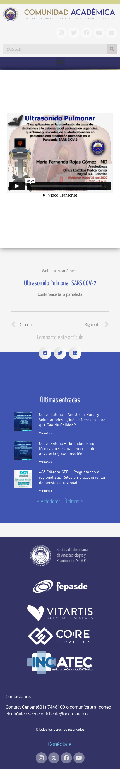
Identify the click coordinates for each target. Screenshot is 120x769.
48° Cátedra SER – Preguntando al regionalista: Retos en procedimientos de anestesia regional (72, 477)
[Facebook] (66, 757)
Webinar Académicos (60, 271)
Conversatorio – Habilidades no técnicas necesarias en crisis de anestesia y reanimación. (67, 449)
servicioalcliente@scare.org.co (58, 713)
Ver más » (45, 433)
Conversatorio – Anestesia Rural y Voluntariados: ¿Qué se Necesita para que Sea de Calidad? (72, 420)
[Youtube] (79, 757)
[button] (60, 61)
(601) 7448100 (50, 707)
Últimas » (73, 501)
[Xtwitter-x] (53, 757)
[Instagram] (41, 757)
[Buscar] (112, 49)
